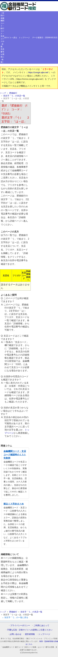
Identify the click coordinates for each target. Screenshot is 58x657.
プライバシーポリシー (20, 625)
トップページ (24, 37)
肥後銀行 (13, 93)
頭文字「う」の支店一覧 (14, 96)
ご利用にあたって (41, 625)
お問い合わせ (15, 634)
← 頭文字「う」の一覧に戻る (15, 617)
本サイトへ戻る (10, 37)
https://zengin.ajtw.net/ (38, 72)
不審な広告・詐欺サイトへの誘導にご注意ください (30, 630)
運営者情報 (30, 634)
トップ (3, 93)
